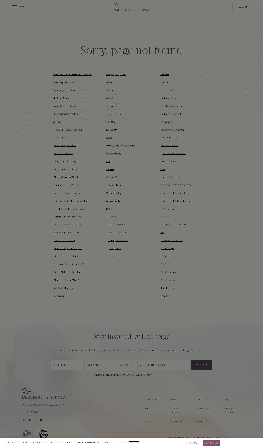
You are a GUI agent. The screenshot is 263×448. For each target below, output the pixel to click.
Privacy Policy (134, 442)
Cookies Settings (192, 443)
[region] (131, 443)
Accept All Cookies (211, 443)
